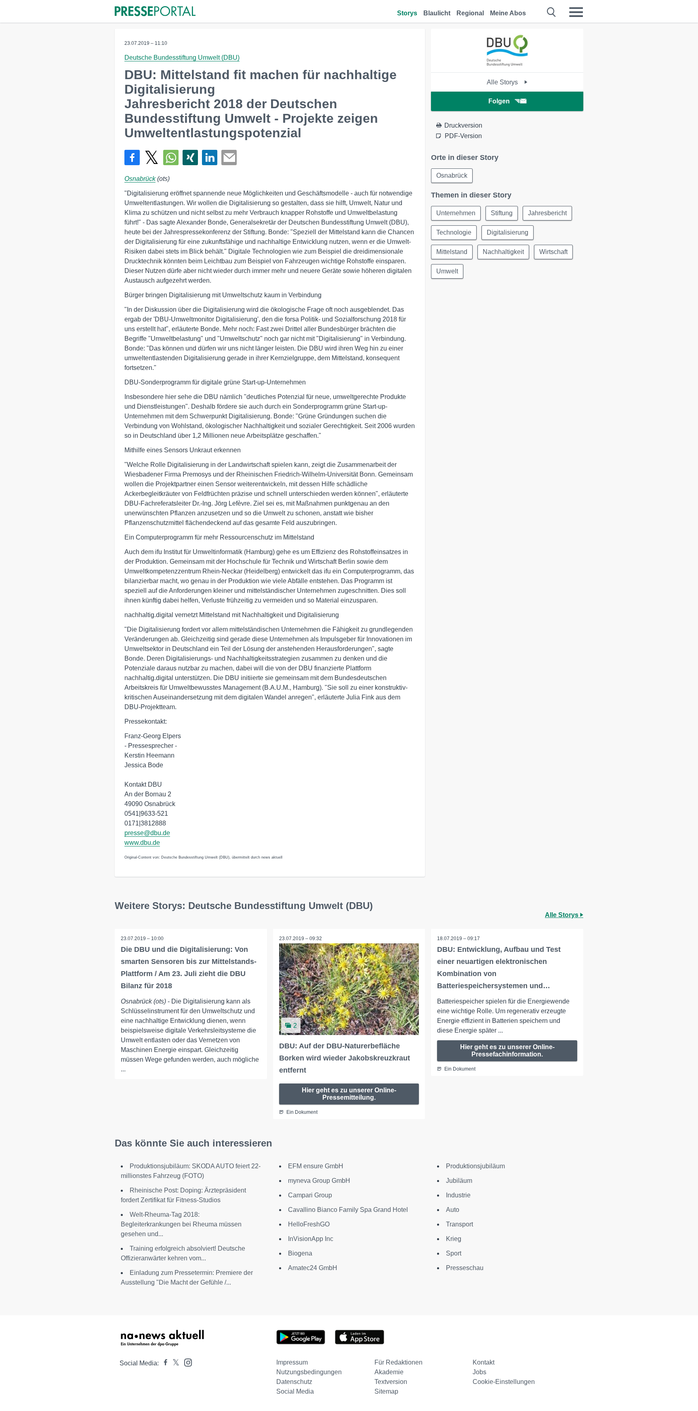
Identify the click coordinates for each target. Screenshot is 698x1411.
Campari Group (310, 1195)
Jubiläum (459, 1180)
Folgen (499, 101)
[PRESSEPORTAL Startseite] (155, 12)
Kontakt (483, 1362)
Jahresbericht (547, 213)
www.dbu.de (142, 842)
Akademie (389, 1372)
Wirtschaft (553, 251)
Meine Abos (508, 13)
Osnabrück (140, 178)
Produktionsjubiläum (475, 1166)
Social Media (295, 1391)
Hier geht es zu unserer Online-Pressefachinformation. (507, 1051)
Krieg (453, 1238)
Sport (453, 1253)
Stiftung (502, 213)
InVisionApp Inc (310, 1238)
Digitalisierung (507, 232)
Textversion (390, 1381)
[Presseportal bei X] (173, 1363)
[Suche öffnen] (552, 12)
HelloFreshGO (309, 1224)
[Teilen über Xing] (190, 157)
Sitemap (386, 1391)
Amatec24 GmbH (312, 1267)
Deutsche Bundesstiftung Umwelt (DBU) (182, 57)
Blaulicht (436, 13)
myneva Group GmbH (319, 1180)
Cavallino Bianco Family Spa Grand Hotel (348, 1209)
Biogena (300, 1253)
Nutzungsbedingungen (309, 1372)
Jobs (479, 1372)
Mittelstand (451, 251)
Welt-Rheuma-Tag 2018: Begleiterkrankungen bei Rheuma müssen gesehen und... (181, 1224)
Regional (470, 13)
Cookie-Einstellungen (504, 1381)
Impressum (292, 1362)
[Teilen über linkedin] (209, 157)
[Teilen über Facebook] (132, 157)
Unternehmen (455, 213)
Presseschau (465, 1267)
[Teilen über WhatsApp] (171, 157)
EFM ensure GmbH (315, 1166)
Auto (452, 1209)
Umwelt (447, 271)
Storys (407, 13)
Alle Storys (503, 82)
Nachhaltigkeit (503, 251)
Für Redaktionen (398, 1362)
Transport (459, 1224)
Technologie (453, 232)
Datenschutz (294, 1381)
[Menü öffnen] (576, 12)
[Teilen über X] (151, 157)
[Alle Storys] (507, 65)
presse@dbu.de (147, 832)
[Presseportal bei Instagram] (185, 1362)
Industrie (458, 1195)
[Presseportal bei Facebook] (163, 1363)
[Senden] (229, 157)
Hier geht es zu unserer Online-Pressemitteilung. (349, 1094)
